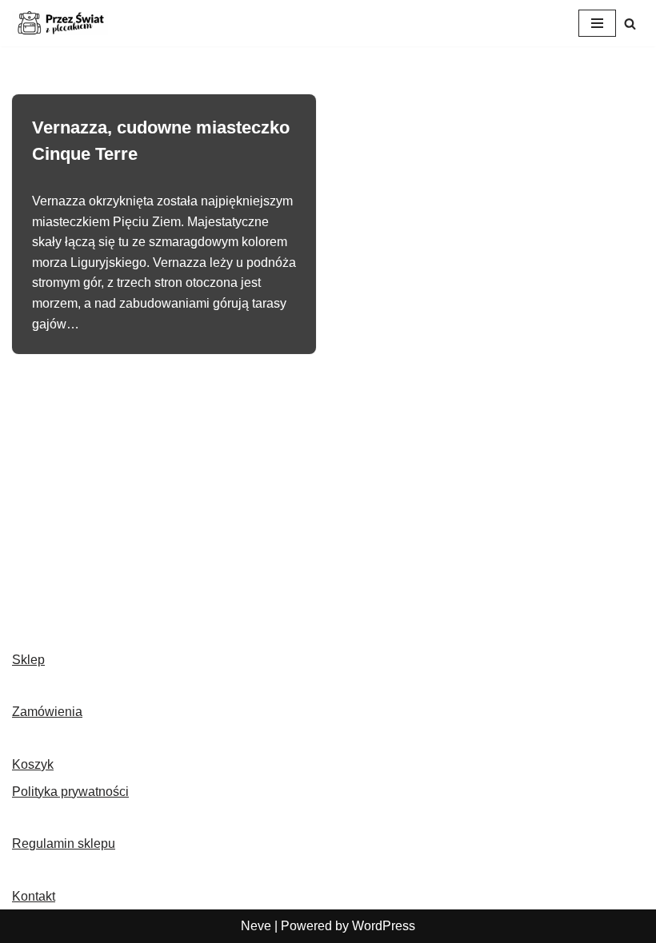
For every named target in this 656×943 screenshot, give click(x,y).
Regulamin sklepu (63, 843)
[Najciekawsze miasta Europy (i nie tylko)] (60, 23)
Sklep (28, 659)
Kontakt (33, 896)
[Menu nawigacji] (597, 23)
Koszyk (33, 764)
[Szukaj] (630, 24)
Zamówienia (47, 711)
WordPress (383, 926)
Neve (256, 926)
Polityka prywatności (70, 791)
